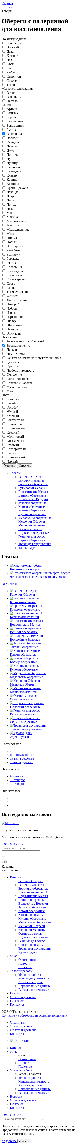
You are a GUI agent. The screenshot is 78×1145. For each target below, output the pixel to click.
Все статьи (9, 583)
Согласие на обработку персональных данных (34, 1015)
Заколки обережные (32, 503)
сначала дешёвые (22, 758)
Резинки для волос (31, 536)
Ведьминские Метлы (33, 491)
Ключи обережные (31, 506)
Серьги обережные (31, 540)
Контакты (17, 1004)
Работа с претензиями (33, 989)
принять (24, 1141)
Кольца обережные (31, 510)
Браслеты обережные (33, 484)
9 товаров (17, 776)
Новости (24, 963)
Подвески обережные (33, 533)
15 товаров (17, 780)
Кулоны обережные (32, 514)
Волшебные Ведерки (33, 499)
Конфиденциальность (33, 978)
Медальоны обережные (34, 518)
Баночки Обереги (30, 476)
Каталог (15, 877)
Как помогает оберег (25, 569)
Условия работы (21, 971)
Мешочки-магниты (32, 525)
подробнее (9, 1141)
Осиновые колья (30, 529)
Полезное (25, 967)
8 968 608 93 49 (12, 844)
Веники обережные (32, 495)
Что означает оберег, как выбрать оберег (38, 576)
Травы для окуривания (34, 544)
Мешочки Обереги (31, 521)
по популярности (22, 754)
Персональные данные (34, 986)
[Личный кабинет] (4, 863)
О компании (27, 959)
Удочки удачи (27, 548)
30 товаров (17, 784)
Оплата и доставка (23, 997)
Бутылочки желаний (32, 488)
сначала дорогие (21, 762)
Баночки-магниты (31, 480)
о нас (13, 956)
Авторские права (30, 982)
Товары (15, 473)
